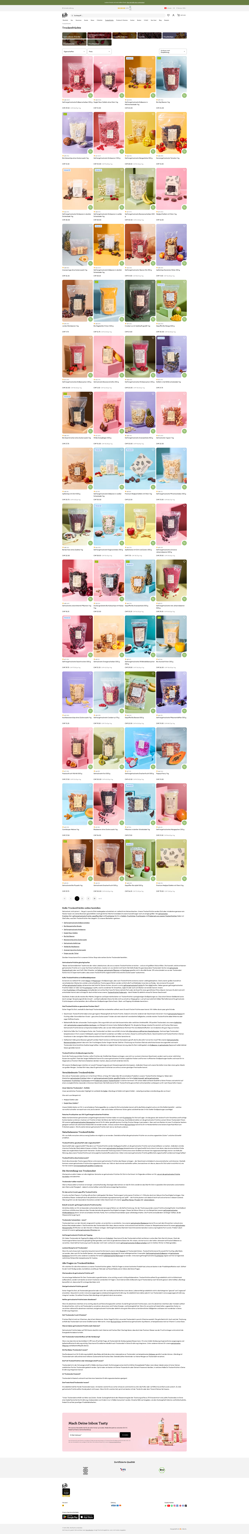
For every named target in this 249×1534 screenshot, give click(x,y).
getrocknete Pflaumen (112, 970)
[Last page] (94, 898)
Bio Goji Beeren (69, 936)
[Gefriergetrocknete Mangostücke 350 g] (140, 138)
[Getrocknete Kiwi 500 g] (109, 753)
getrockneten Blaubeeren (140, 1223)
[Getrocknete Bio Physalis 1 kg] (77, 865)
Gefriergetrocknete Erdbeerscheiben (77, 923)
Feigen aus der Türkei (71, 953)
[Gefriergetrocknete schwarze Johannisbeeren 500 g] (171, 530)
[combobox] (118, 15)
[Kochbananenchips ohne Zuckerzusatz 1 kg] (77, 697)
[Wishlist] (168, 15)
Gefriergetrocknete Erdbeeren (156, 1253)
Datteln (123, 916)
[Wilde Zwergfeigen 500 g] (109, 418)
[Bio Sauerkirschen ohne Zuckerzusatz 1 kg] (77, 418)
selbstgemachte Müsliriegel (113, 1256)
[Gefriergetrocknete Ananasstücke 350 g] (140, 418)
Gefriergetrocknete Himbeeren (75, 929)
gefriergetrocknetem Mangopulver (83, 1122)
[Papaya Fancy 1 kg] (171, 753)
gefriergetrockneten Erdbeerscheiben (134, 1243)
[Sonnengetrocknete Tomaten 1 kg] (171, 138)
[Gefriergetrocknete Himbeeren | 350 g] (109, 138)
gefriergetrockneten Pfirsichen (86, 1230)
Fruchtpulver (110, 916)
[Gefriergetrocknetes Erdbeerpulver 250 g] (77, 362)
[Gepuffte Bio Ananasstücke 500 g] (140, 586)
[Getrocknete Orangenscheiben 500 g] (109, 642)
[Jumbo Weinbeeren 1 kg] (77, 306)
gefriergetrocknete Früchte (82, 916)
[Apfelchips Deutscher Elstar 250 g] (171, 250)
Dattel (105, 1091)
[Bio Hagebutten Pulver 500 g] (109, 306)
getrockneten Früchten (78, 1078)
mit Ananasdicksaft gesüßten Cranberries (88, 1166)
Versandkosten (89, 1530)
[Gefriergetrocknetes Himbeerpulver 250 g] (140, 362)
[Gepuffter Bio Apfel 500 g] (140, 865)
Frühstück (109, 1238)
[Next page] (88, 898)
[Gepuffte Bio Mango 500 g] (171, 306)
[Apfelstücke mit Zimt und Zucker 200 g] (140, 530)
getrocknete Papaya (175, 1014)
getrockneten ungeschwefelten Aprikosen (81, 1025)
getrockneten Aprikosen (115, 1148)
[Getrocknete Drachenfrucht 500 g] (109, 865)
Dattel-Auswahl (138, 1078)
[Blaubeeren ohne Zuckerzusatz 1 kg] (109, 809)
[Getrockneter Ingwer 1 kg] (171, 418)
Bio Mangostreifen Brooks (73, 926)
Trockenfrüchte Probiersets (117, 992)
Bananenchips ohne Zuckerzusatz (75, 940)
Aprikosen (126, 970)
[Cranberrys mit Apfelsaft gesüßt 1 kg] (140, 306)
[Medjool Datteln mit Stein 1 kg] (171, 194)
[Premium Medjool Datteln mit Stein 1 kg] (140, 474)
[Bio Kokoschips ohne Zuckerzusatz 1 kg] (77, 138)
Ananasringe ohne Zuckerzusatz (75, 950)
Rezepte (122, 1251)
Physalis (137, 1200)
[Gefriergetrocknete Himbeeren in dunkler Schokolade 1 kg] (77, 194)
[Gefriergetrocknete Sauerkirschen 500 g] (77, 642)
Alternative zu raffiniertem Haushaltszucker (144, 1031)
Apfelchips (177, 1022)
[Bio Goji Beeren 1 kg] (171, 82)
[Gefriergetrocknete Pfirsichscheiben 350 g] (171, 474)
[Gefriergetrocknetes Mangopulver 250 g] (171, 809)
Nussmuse (96, 981)
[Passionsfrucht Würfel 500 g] (77, 753)
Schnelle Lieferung (69, 8)
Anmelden (125, 1435)
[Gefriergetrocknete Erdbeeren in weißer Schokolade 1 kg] (109, 474)
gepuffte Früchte (119, 1078)
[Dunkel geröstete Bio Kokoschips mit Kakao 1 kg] (109, 586)
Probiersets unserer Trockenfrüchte (106, 1080)
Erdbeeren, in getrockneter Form (161, 1045)
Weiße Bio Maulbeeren (71, 946)
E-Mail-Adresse (76, 1435)
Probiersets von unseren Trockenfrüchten (162, 916)
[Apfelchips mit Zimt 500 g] (77, 474)
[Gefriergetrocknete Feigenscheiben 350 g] (109, 530)
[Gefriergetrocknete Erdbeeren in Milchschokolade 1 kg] (140, 82)
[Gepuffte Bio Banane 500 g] (140, 697)
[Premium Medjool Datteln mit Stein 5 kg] (171, 865)
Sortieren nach (165, 50)
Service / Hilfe (181, 8)
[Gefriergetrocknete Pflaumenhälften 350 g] (171, 697)
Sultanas (100, 970)
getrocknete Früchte (74, 985)
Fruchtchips (131, 916)
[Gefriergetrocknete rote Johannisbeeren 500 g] (171, 586)
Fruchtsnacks (140, 916)
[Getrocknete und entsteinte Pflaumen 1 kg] (77, 586)
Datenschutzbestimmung (115, 1442)
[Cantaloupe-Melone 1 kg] (77, 809)
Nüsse (88, 981)
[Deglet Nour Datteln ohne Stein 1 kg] (109, 82)
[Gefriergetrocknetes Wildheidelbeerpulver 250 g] (140, 642)
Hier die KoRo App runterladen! (135, 2)
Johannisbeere (149, 1200)
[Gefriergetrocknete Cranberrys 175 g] (109, 697)
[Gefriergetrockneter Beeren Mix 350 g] (140, 250)
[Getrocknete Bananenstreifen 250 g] (109, 362)
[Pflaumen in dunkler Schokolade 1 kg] (140, 809)
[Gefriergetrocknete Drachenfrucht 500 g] (140, 753)
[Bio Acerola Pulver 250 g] (171, 642)
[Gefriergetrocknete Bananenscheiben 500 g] (140, 194)
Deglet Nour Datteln (71, 933)
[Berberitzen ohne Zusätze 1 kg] (77, 530)
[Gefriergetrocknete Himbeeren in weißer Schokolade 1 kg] (109, 194)
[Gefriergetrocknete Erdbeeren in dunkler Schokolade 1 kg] (109, 250)
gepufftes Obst (97, 916)
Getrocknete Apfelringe (72, 943)
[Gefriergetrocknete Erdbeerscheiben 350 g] (77, 82)
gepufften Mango (128, 1200)
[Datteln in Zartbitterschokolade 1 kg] (171, 362)
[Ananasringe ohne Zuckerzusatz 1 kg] (77, 250)
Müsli (150, 985)
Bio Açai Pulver (130, 1125)
